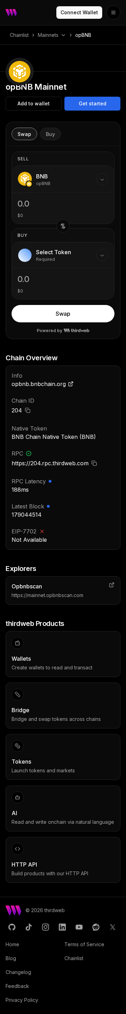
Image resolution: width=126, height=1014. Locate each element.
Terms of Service (84, 944)
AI (14, 813)
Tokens (21, 761)
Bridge (20, 710)
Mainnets (48, 35)
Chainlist (19, 35)
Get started (92, 103)
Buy (50, 134)
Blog (11, 958)
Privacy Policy (22, 1000)
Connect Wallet (79, 12)
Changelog (18, 972)
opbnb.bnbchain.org (39, 383)
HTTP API (24, 864)
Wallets (21, 658)
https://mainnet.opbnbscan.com (47, 595)
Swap (24, 134)
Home (12, 944)
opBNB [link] (83, 35)
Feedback (17, 986)
